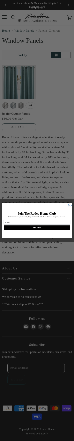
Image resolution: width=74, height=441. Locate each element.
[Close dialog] (69, 205)
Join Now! (37, 228)
